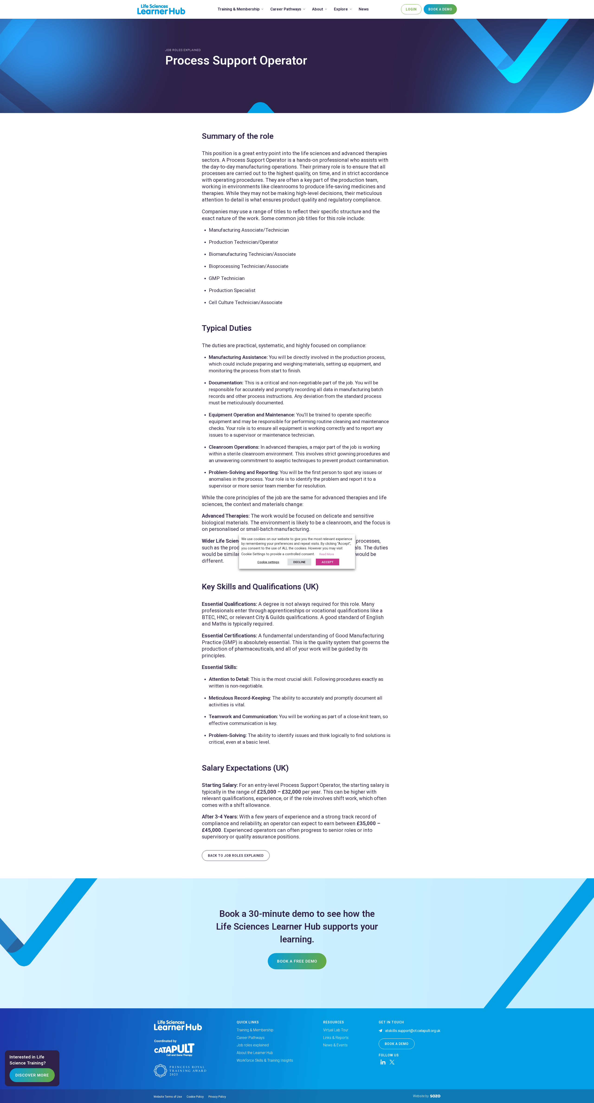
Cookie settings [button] (268, 562)
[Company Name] (161, 9)
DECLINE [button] (299, 562)
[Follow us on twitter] (392, 1062)
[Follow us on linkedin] (383, 1062)
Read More (326, 554)
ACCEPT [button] (327, 562)
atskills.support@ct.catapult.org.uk (412, 1030)
